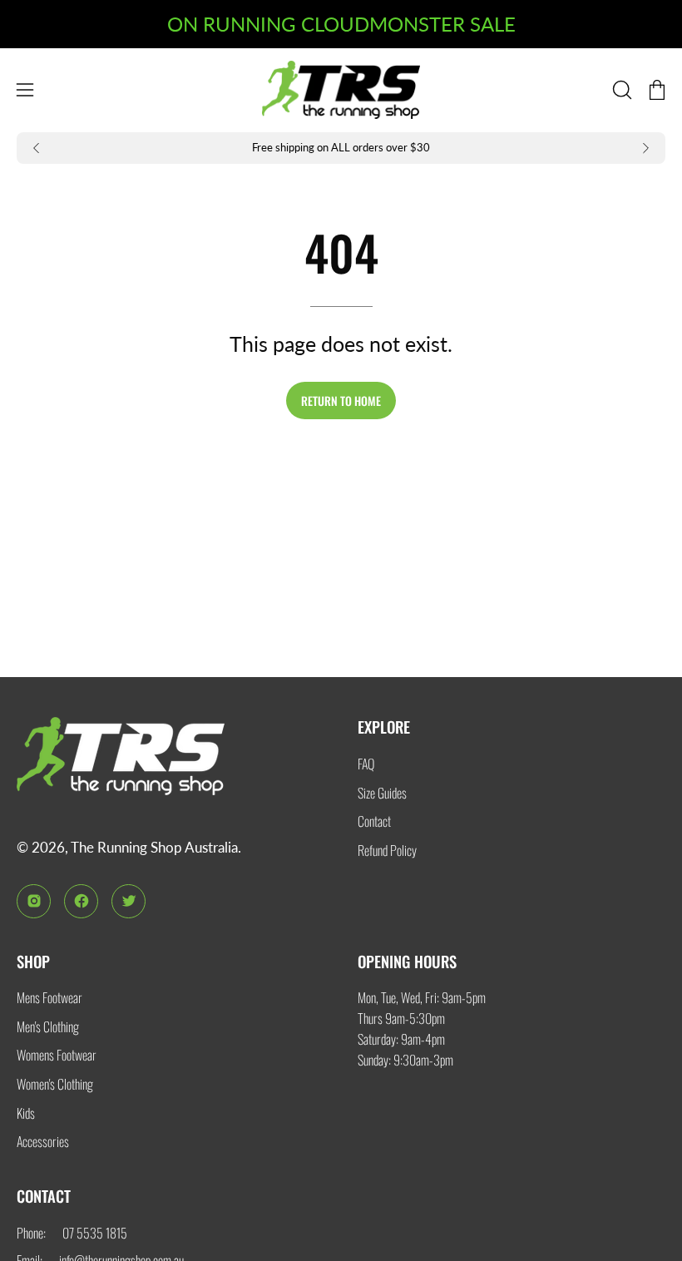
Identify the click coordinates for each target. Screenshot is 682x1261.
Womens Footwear (56, 1055)
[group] (341, 148)
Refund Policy (387, 850)
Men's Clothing (48, 1026)
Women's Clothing (55, 1084)
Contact (374, 821)
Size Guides (382, 792)
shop (33, 961)
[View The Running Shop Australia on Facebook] (81, 901)
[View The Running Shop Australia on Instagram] (34, 901)
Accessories (43, 1141)
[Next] (645, 148)
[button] (620, 89)
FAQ (366, 764)
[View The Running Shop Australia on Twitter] (128, 901)
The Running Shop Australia (154, 847)
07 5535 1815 (94, 1233)
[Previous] (36, 148)
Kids (26, 1113)
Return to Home (341, 400)
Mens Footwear (49, 997)
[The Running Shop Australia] (341, 90)
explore (384, 726)
